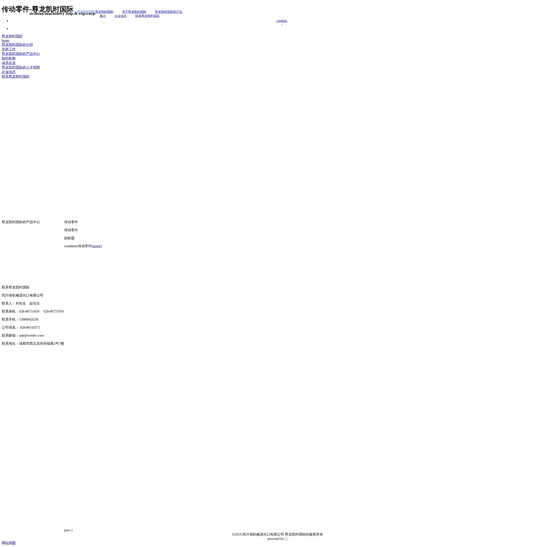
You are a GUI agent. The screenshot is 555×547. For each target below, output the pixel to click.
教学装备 (9, 258)
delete (97, 246)
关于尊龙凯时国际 (134, 11)
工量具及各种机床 (15, 264)
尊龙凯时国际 (12, 36)
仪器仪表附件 (12, 270)
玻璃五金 (9, 252)
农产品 (7, 276)
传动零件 (9, 227)
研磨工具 (9, 239)
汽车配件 (9, 233)
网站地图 (9, 543)
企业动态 (120, 16)
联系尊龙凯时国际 (147, 16)
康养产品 (9, 282)
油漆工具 (9, 245)
